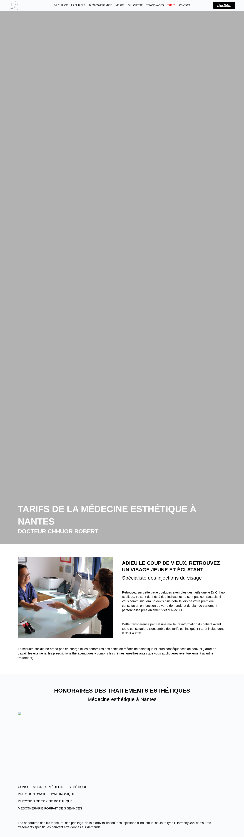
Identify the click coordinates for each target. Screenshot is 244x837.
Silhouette (135, 5)
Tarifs (171, 5)
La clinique (78, 5)
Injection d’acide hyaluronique (46, 794)
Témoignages (155, 5)
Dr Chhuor (61, 5)
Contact (184, 5)
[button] (122, 786)
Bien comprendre (100, 5)
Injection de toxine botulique (45, 801)
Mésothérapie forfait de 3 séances (50, 808)
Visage (120, 5)
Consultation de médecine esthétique (52, 787)
